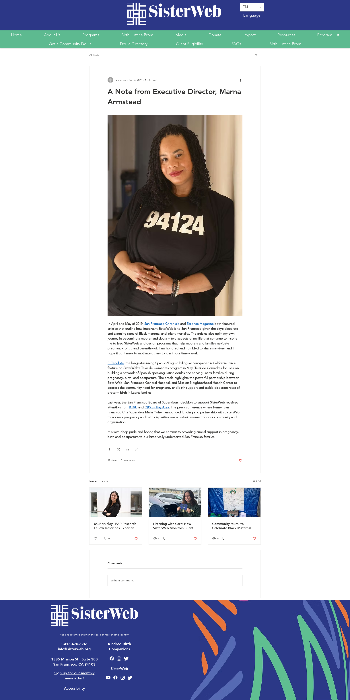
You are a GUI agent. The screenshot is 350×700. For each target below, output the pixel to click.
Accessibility (74, 688)
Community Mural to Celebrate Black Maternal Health (231, 526)
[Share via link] (136, 449)
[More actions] (240, 80)
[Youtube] (108, 677)
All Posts (94, 55)
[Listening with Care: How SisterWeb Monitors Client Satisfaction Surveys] (175, 502)
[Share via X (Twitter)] (118, 449)
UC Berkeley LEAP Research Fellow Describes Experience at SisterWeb (116, 526)
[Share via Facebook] (109, 449)
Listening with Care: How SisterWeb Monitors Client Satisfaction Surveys (173, 526)
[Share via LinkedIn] (127, 449)
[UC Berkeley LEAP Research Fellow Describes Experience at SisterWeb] (116, 502)
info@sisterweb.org (74, 649)
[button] (256, 55)
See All (257, 480)
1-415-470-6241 (74, 644)
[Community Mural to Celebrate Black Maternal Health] (234, 502)
